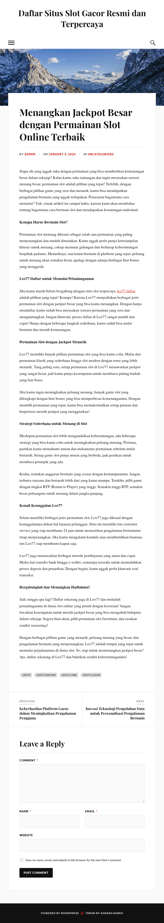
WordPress (70, 913)
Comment (28, 760)
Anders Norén (112, 913)
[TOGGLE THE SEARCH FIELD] (152, 43)
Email (91, 811)
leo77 (26, 675)
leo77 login (91, 675)
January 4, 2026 (62, 154)
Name (25, 811)
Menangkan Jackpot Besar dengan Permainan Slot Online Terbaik (75, 124)
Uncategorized (101, 154)
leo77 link (69, 675)
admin (30, 154)
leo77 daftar (126, 290)
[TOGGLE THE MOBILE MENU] (11, 43)
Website (26, 835)
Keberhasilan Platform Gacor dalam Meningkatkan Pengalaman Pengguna (47, 713)
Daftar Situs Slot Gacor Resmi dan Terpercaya (82, 18)
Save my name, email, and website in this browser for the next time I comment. (74, 860)
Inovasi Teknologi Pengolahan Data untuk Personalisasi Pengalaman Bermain (115, 713)
